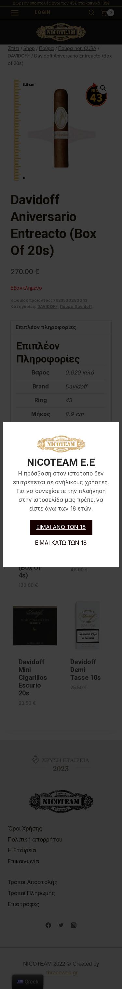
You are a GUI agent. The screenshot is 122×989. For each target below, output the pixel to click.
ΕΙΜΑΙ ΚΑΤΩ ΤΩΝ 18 (61, 542)
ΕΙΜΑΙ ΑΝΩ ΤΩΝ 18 (61, 527)
